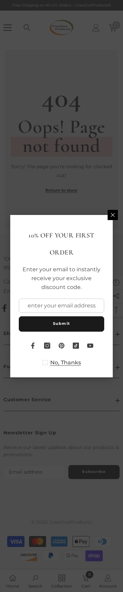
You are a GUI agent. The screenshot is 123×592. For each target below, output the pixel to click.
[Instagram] (47, 345)
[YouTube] (90, 345)
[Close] (113, 215)
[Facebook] (33, 345)
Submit (61, 323)
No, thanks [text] (65, 362)
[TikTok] (76, 345)
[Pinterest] (61, 345)
